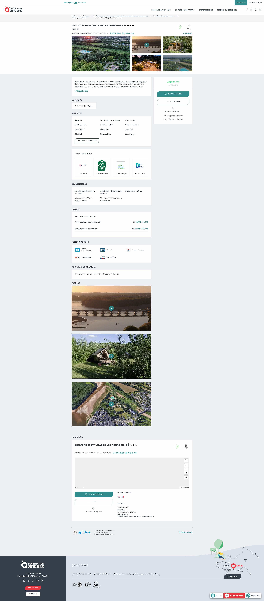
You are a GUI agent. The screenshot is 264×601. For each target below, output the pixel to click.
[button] (247, 9)
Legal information (146, 574)
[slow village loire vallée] (111, 308)
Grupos (74, 574)
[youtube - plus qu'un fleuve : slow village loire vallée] (111, 356)
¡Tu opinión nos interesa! (102, 574)
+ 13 (177, 63)
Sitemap (157, 574)
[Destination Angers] (14, 9)
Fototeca (75, 565)
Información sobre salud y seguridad (125, 574)
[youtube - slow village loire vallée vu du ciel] (111, 404)
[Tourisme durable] (251, 11)
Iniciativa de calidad (85, 574)
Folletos (84, 565)
